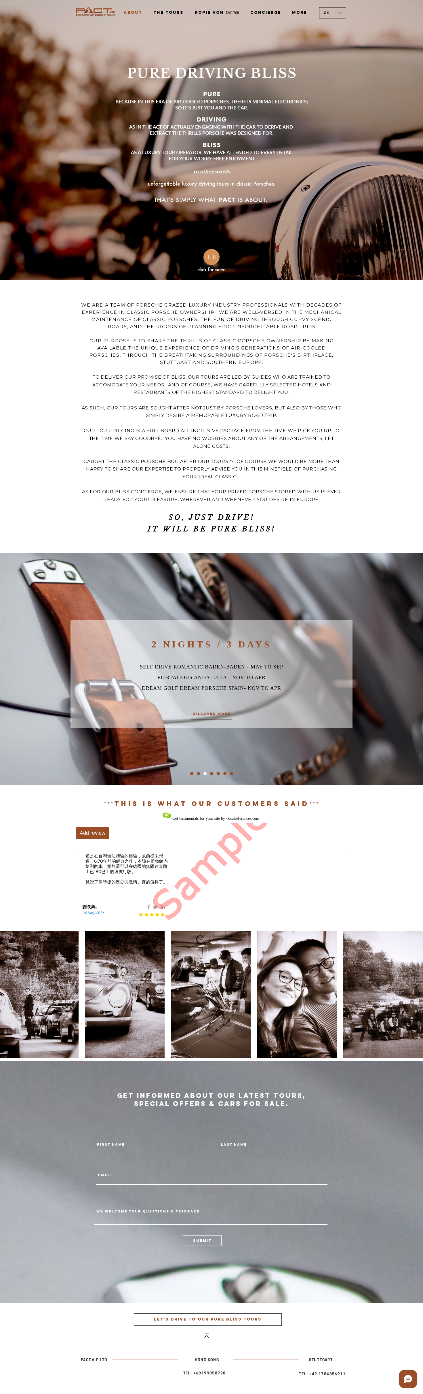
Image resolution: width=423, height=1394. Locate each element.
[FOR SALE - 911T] (211, 773)
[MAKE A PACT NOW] (191, 773)
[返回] (31, 669)
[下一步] (392, 669)
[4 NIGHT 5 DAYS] (218, 773)
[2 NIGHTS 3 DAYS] (205, 773)
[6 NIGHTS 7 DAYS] (231, 773)
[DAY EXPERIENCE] (198, 773)
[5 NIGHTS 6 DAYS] (224, 773)
